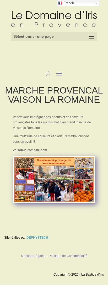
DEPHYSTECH (37, 237)
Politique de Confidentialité (68, 256)
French (68, 3)
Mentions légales (33, 256)
